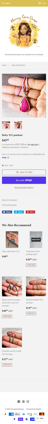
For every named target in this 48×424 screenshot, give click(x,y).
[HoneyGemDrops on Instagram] (28, 402)
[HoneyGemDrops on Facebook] (18, 402)
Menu (7, 3)
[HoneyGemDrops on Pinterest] (23, 402)
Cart (44, 3)
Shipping (5, 147)
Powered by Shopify (33, 409)
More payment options (24, 187)
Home (4, 65)
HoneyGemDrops (17, 409)
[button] (24, 144)
